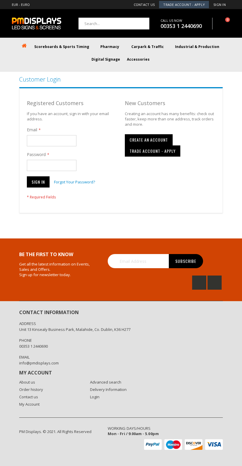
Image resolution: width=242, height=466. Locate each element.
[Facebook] (199, 283)
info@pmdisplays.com (39, 363)
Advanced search (105, 382)
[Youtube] (214, 283)
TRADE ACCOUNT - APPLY (184, 4)
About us (27, 382)
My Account (29, 404)
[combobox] (114, 23)
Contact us (28, 396)
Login (94, 396)
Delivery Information (108, 389)
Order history (31, 389)
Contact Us (144, 4)
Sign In (219, 4)
